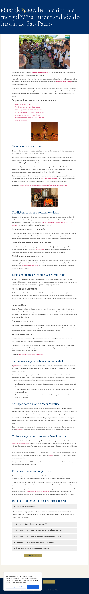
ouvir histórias (40, 249)
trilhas (51, 455)
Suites (60, 10)
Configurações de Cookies (16, 586)
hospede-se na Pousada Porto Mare (38, 491)
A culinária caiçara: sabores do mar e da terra (29, 112)
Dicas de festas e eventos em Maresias (31, 354)
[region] (22, 581)
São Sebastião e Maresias (49, 179)
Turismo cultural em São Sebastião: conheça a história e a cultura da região (43, 185)
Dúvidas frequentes (21, 120)
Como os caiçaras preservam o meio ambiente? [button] (35, 542)
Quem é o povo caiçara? (23, 104)
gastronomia (17, 366)
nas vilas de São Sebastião (29, 265)
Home (53, 10)
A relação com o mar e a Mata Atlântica (27, 115)
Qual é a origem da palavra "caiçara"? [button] (31, 524)
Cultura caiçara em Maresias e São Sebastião (29, 118)
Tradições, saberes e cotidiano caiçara (27, 107)
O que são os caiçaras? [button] (25, 506)
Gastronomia (78, 10)
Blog (71, 14)
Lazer (68, 10)
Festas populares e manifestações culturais (28, 110)
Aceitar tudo (33, 586)
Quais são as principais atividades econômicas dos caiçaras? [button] (40, 536)
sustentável (19, 430)
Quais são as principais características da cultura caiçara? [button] (39, 530)
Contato (79, 14)
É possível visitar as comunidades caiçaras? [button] (33, 548)
